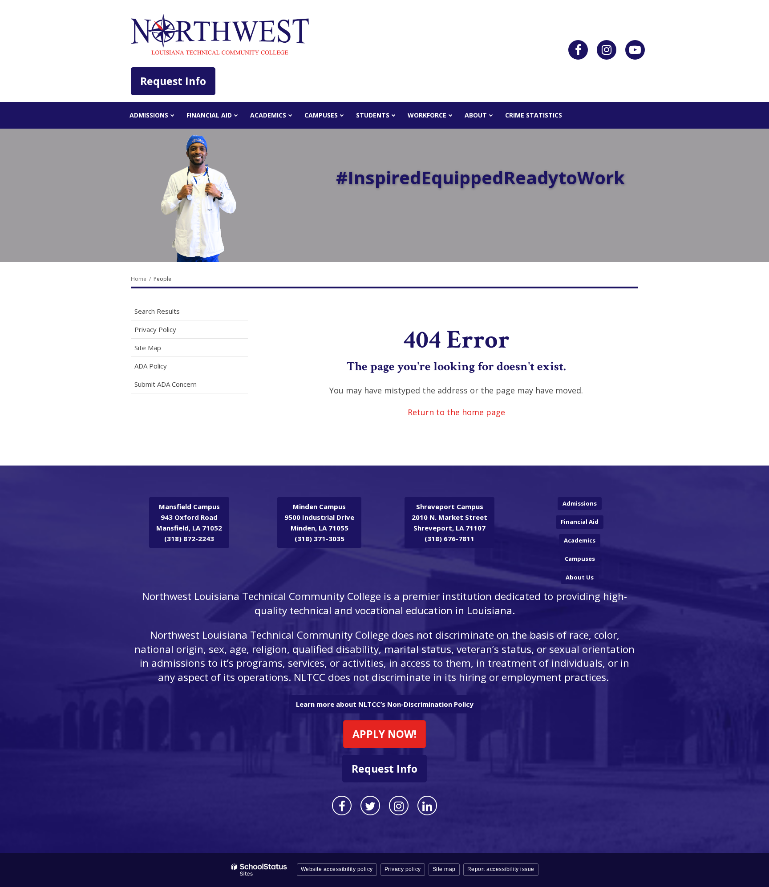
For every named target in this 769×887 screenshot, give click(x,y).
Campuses (580, 559)
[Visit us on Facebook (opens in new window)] (578, 50)
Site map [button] (444, 869)
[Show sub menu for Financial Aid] (236, 115)
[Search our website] (635, 50)
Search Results (157, 311)
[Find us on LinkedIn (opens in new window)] (427, 805)
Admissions (580, 503)
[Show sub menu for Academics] (290, 115)
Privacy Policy (155, 329)
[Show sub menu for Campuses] (342, 115)
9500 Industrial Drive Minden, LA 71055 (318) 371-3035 (319, 522)
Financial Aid (580, 522)
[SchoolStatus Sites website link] (259, 869)
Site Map (147, 347)
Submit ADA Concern (165, 384)
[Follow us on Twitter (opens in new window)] (370, 805)
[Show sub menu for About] (491, 115)
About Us (580, 577)
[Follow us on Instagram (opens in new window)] (606, 50)
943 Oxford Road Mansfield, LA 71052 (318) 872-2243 (189, 522)
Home (138, 279)
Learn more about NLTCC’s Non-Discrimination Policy (385, 704)
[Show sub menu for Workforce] (451, 115)
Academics (579, 540)
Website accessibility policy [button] (337, 869)
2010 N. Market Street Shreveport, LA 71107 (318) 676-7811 (449, 522)
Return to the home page (456, 412)
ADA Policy (150, 365)
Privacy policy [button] (402, 869)
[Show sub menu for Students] (394, 115)
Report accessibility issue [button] (500, 869)
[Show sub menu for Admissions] (172, 115)
